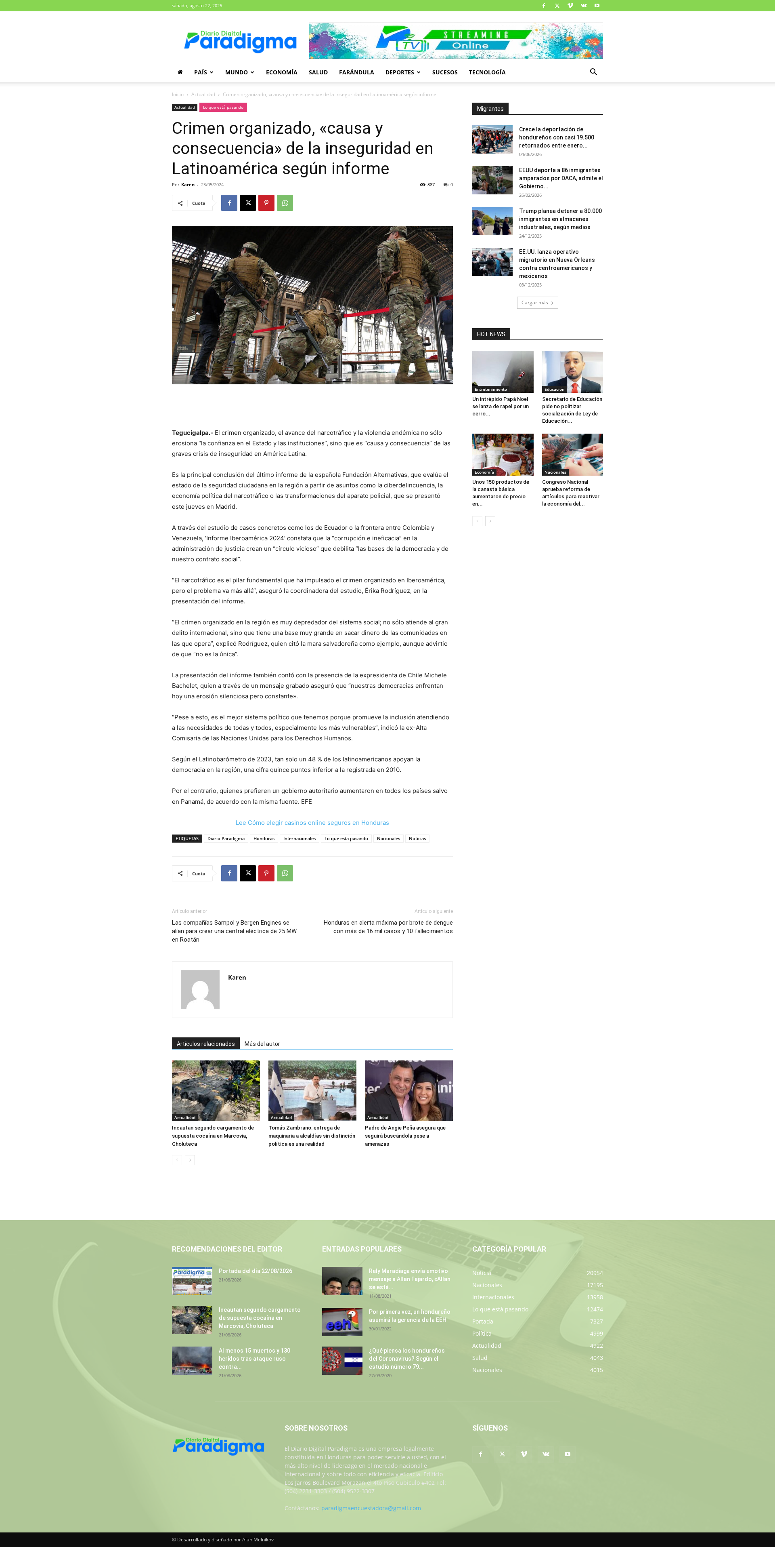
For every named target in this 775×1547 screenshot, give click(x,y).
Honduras (263, 838)
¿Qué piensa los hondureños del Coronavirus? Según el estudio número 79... (407, 1358)
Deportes (399, 72)
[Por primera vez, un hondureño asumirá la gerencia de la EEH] (342, 1322)
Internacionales (299, 838)
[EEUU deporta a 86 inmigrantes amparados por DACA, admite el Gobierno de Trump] (492, 180)
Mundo (236, 72)
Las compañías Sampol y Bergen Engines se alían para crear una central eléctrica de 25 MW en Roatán (234, 931)
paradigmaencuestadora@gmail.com (371, 1508)
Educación (554, 389)
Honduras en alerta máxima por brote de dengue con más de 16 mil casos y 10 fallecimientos (388, 927)
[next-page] (190, 1160)
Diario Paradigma (226, 838)
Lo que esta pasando (346, 838)
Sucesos (445, 72)
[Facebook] (544, 5)
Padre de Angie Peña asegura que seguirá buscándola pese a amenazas (405, 1136)
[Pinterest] (266, 203)
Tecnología (487, 72)
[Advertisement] (312, 407)
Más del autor (262, 1044)
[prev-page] (177, 1160)
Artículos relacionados (206, 1044)
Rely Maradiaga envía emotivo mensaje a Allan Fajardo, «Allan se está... (409, 1279)
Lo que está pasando (223, 107)
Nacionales (388, 838)
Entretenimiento (491, 389)
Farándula (356, 72)
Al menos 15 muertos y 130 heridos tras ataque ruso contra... (254, 1358)
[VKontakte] (584, 5)
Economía (281, 72)
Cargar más (535, 302)
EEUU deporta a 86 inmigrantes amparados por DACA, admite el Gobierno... (561, 178)
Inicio (178, 94)
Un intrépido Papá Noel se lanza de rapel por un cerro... (500, 406)
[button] (593, 73)
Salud (318, 72)
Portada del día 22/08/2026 (255, 1271)
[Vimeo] (570, 5)
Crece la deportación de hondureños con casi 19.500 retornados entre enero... (556, 137)
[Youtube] (597, 5)
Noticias (417, 838)
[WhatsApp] (285, 203)
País (200, 72)
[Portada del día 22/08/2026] (192, 1281)
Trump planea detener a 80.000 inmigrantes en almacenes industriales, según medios (560, 219)
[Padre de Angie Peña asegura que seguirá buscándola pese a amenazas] (409, 1090)
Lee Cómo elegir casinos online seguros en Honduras (312, 822)
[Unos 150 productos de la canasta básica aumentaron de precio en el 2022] (503, 455)
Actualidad (203, 94)
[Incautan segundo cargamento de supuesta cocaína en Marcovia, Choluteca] (216, 1090)
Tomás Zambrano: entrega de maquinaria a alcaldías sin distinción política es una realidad (311, 1136)
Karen (188, 184)
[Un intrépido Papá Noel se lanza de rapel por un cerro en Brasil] (503, 372)
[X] (557, 5)
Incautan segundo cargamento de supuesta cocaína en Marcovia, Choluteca (213, 1136)
